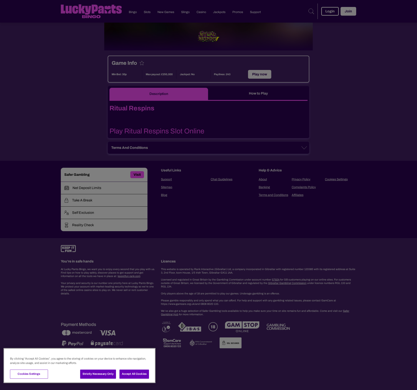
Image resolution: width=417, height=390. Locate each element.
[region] (79, 365)
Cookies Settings (29, 373)
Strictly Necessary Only (98, 373)
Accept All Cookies (134, 373)
